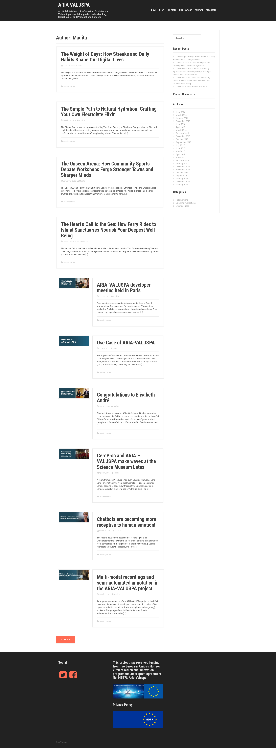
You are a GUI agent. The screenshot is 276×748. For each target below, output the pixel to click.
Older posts (65, 639)
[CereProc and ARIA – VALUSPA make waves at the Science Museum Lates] (74, 453)
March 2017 (181, 157)
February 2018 (182, 133)
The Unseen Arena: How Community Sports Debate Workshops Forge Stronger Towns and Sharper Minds (107, 169)
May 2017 (180, 151)
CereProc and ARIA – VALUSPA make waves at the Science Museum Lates (126, 461)
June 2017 (180, 148)
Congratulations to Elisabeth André (126, 398)
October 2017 (182, 139)
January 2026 (182, 118)
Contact (199, 10)
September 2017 (183, 142)
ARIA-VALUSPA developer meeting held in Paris (124, 288)
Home (153, 10)
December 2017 (183, 136)
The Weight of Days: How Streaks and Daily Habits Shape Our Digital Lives (105, 57)
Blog (161, 10)
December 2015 (183, 181)
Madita (81, 65)
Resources (211, 10)
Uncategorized (69, 86)
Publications (185, 10)
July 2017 (180, 145)
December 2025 (183, 121)
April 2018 (180, 127)
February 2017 (182, 160)
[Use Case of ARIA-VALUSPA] (74, 340)
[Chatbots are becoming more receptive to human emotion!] (74, 517)
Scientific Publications (186, 203)
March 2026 (181, 115)
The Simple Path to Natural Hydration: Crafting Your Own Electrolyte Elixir (109, 112)
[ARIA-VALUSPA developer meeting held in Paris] (74, 282)
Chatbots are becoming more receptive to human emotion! (126, 522)
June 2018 (180, 124)
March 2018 (181, 130)
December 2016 (183, 166)
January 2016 (182, 178)
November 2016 (183, 169)
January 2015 (182, 184)
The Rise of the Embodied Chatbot (191, 87)
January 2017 (182, 163)
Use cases (171, 10)
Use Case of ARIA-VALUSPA (126, 343)
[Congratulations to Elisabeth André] (74, 393)
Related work (182, 200)
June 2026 (180, 112)
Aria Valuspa (74, 5)
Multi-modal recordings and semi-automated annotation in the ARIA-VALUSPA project (128, 582)
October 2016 (182, 172)
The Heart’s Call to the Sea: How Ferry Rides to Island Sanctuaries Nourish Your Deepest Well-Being (109, 230)
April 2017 (180, 154)
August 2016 (181, 175)
